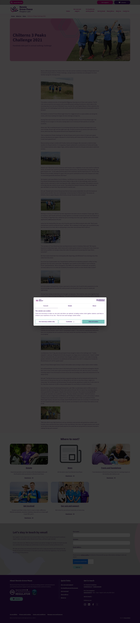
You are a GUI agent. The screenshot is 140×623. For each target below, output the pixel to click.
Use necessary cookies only (47, 321)
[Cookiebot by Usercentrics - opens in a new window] (97, 300)
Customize (69, 321)
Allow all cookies (93, 321)
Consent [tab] (45, 305)
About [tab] (94, 305)
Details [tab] (70, 305)
